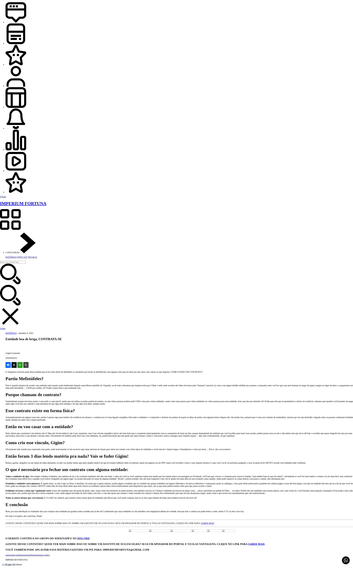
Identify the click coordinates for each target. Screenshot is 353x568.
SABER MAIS (207, 523)
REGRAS (32, 257)
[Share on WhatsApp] (20, 365)
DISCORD (83, 538)
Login (2, 328)
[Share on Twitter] (14, 365)
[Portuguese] (9, 564)
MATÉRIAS (11, 257)
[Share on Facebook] (8, 365)
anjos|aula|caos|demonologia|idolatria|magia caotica (28, 555)
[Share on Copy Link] (26, 365)
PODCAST (22, 257)
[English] (4, 564)
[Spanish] (13, 564)
